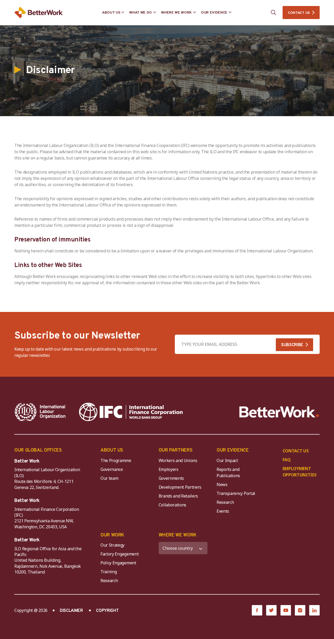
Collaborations (173, 505)
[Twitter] (271, 610)
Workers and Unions (178, 460)
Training (108, 572)
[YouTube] (286, 610)
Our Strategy (112, 545)
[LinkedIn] (314, 610)
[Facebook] (257, 610)
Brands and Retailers (178, 496)
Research (225, 502)
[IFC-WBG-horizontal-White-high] (131, 412)
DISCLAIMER (71, 610)
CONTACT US (299, 13)
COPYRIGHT (107, 610)
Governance (111, 469)
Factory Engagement (119, 554)
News (222, 484)
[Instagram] (300, 610)
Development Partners (180, 487)
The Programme (115, 460)
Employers (168, 469)
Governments (171, 478)
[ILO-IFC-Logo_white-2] (40, 412)
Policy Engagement (119, 563)
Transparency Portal (236, 493)
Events (223, 511)
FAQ (287, 460)
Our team (109, 478)
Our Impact (227, 460)
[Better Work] (279, 412)
